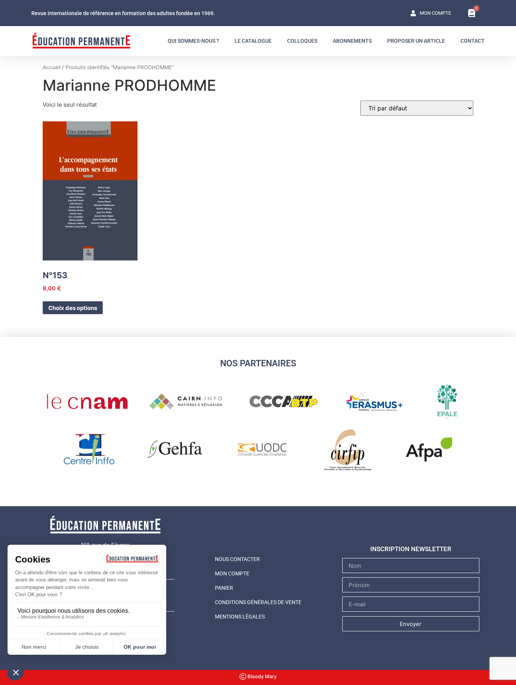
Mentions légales (240, 617)
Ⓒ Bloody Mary (258, 676)
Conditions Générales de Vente (258, 602)
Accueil (51, 67)
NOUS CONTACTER (237, 559)
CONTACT (472, 41)
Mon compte (232, 573)
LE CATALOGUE (253, 41)
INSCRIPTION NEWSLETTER (410, 549)
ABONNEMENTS (352, 41)
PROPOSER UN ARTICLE (416, 41)
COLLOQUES (302, 41)
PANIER (224, 588)
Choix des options (72, 308)
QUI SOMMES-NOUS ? (193, 41)
